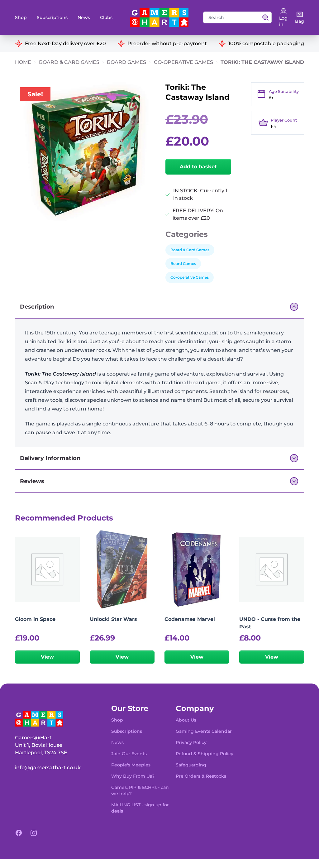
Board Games (126, 62)
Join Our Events (129, 753)
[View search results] (263, 17)
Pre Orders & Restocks (201, 776)
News (84, 17)
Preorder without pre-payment (167, 43)
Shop (21, 17)
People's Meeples (130, 765)
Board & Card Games (69, 62)
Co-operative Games (183, 62)
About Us (186, 720)
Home (23, 62)
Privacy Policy (191, 742)
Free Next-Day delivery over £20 (65, 43)
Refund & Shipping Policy (204, 753)
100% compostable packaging (266, 43)
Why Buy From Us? (133, 776)
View (47, 657)
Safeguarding (191, 765)
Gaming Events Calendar (204, 731)
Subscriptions (52, 17)
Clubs (106, 17)
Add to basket (198, 167)
